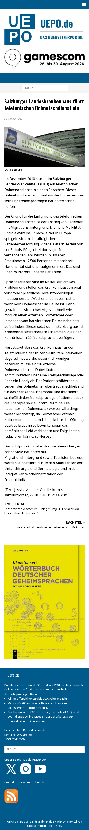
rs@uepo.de (24, 735)
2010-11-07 (15, 119)
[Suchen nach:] (44, 88)
